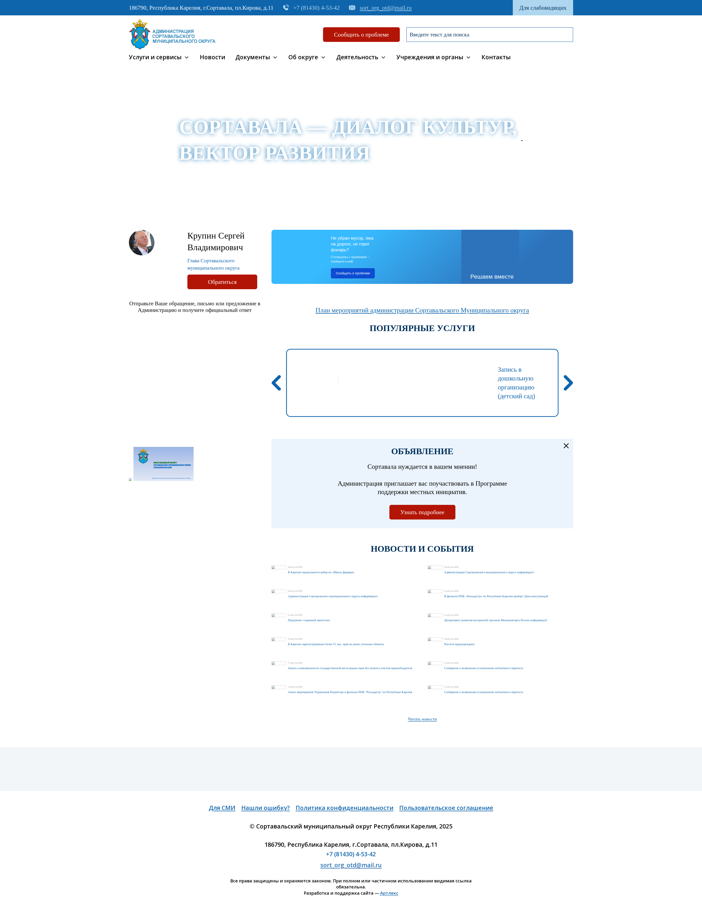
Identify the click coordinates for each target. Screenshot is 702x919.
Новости (212, 57)
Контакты (496, 57)
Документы (252, 57)
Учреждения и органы (430, 57)
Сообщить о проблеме (361, 34)
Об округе (303, 57)
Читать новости (422, 719)
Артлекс (389, 893)
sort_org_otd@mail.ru (351, 865)
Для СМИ (222, 807)
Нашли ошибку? (265, 807)
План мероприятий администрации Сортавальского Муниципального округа (422, 310)
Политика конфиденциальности (344, 807)
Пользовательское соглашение (446, 807)
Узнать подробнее (422, 512)
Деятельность (357, 57)
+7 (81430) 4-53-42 (351, 854)
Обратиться (222, 282)
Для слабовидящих (543, 7)
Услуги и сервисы (155, 57)
